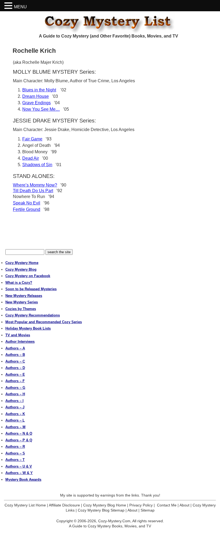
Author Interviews (20, 342)
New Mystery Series (21, 302)
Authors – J (14, 407)
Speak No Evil (26, 203)
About (184, 505)
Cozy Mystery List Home (25, 505)
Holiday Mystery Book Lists (28, 328)
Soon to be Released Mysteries (31, 289)
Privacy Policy (141, 505)
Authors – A (15, 348)
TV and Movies (17, 335)
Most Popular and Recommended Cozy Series (43, 322)
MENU (20, 7)
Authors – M (15, 427)
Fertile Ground (26, 209)
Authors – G (15, 388)
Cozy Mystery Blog (20, 269)
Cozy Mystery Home (21, 263)
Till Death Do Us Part (33, 190)
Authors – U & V (18, 466)
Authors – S (15, 453)
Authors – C (15, 361)
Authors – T (15, 460)
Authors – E (15, 374)
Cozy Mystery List (110, 22)
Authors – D (15, 368)
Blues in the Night (39, 90)
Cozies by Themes (20, 309)
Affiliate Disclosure (64, 505)
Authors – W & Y (19, 473)
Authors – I (14, 401)
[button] (9, 6)
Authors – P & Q (18, 440)
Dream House (35, 96)
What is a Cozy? (18, 283)
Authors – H (15, 394)
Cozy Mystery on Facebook (27, 276)
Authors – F (15, 381)
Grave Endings (36, 102)
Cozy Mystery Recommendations (32, 315)
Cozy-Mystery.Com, (114, 521)
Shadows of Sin (37, 164)
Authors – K (15, 414)
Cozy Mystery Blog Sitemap (101, 510)
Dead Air (30, 158)
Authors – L (15, 420)
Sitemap (148, 510)
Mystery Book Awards (23, 480)
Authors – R (15, 447)
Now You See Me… (41, 109)
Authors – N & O (18, 433)
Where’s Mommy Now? (35, 185)
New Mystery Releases (23, 296)
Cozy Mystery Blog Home (104, 505)
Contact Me (167, 505)
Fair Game (32, 139)
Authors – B (15, 355)
